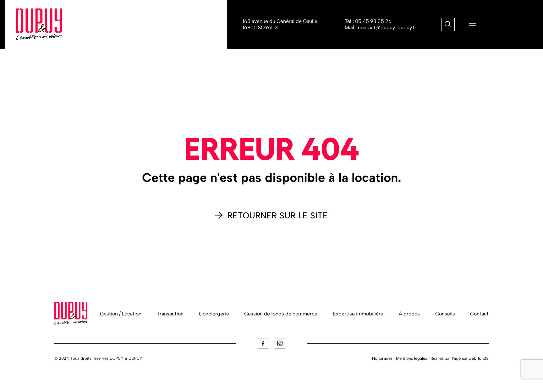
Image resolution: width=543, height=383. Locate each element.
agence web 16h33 (471, 358)
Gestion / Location (120, 314)
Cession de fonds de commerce (280, 314)
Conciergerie (214, 314)
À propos (409, 314)
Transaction (170, 314)
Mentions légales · (412, 358)
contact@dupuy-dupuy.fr (387, 27)
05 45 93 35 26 (373, 21)
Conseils (445, 314)
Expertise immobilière (358, 314)
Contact (479, 314)
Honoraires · (383, 358)
